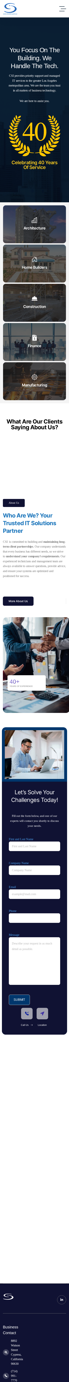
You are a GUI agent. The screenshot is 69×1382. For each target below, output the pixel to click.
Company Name (19, 863)
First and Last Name (21, 839)
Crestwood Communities (28, 449)
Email (12, 887)
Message (14, 934)
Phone (12, 911)
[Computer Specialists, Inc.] (10, 9)
